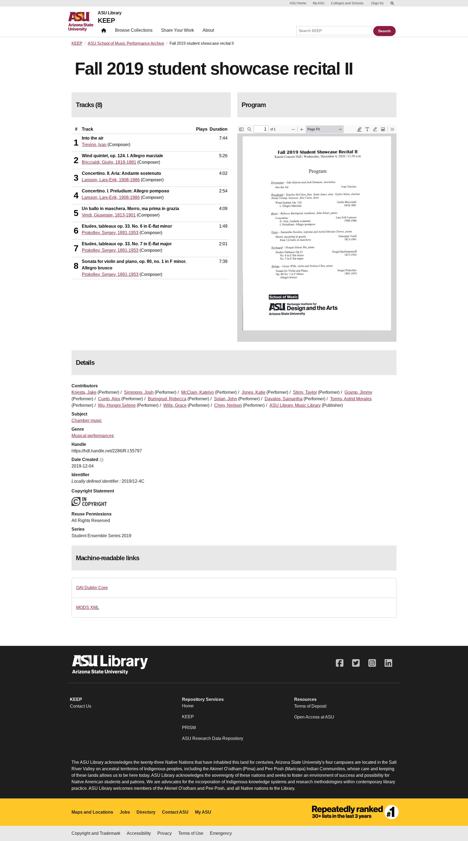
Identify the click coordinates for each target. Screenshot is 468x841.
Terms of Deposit (310, 706)
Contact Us (80, 706)
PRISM (189, 727)
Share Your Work (177, 30)
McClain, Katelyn (197, 392)
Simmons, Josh (139, 392)
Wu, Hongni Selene (117, 405)
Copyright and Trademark (96, 833)
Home (188, 706)
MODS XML (87, 607)
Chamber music (87, 420)
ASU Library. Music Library (295, 405)
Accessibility (139, 833)
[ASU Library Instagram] (372, 663)
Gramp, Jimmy (358, 392)
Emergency (221, 833)
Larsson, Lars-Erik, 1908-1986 (111, 180)
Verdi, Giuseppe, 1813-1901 (109, 215)
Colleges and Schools (347, 3)
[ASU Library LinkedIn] (388, 663)
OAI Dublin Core (92, 587)
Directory (145, 812)
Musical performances (93, 435)
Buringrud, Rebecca (167, 399)
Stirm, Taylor (305, 392)
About (208, 30)
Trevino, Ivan (94, 144)
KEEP (106, 20)
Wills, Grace (175, 405)
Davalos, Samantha (284, 399)
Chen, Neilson (228, 405)
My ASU (318, 3)
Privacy (164, 833)
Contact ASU (175, 812)
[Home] (83, 22)
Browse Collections (133, 30)
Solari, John (225, 399)
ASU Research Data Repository (212, 738)
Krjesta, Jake (84, 392)
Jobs (125, 812)
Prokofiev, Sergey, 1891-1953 (110, 232)
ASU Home (298, 3)
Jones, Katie (253, 392)
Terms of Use (190, 833)
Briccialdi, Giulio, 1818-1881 (109, 162)
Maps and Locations (92, 812)
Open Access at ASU (314, 717)
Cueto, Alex (109, 399)
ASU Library (109, 13)
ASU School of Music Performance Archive (126, 43)
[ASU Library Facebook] (340, 663)
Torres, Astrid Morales (351, 399)
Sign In (377, 3)
